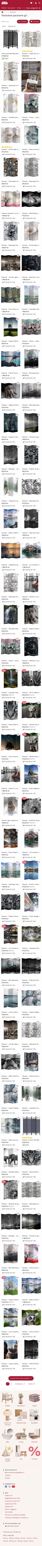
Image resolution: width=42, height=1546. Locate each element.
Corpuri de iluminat (7, 1424)
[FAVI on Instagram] (9, 1487)
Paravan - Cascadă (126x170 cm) (12, 629)
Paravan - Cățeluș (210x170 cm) (12, 405)
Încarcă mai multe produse (19, 1378)
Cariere (7, 1478)
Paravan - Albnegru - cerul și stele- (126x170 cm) (18, 469)
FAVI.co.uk (12, 1541)
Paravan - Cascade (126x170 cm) (12, 693)
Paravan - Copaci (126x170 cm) (12, 1300)
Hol (21, 1459)
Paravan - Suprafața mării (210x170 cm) (15, 884)
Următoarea (19, 1384)
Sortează (24, 21)
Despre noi (8, 1495)
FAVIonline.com (8, 1532)
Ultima (30, 1384)
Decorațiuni (11, 8)
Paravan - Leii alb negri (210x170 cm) (14, 277)
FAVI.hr (29, 1538)
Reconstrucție (21, 1423)
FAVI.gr (25, 1541)
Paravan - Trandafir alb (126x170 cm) (14, 117)
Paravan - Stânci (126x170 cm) (12, 533)
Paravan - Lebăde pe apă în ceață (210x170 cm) (18, 565)
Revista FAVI (9, 1506)
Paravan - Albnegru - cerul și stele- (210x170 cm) (18, 1236)
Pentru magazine (10, 1509)
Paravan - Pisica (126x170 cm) (11, 724)
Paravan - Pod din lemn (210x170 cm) (14, 373)
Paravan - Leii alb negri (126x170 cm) (14, 1044)
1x (11, 147)
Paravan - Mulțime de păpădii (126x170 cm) (16, 1204)
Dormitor (35, 1442)
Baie (7, 1442)
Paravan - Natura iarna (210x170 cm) (14, 1140)
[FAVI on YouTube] (13, 1487)
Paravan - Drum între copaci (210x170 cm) (16, 309)
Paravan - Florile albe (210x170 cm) (13, 149)
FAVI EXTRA (9, 1512)
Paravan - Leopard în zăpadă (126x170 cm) (16, 501)
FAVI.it (35, 1538)
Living (21, 1442)
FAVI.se (5, 1541)
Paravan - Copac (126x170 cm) (12, 341)
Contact (7, 1475)
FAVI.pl (17, 1538)
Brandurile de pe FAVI (12, 1501)
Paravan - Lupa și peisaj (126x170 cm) (14, 1364)
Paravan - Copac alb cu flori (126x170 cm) (16, 85)
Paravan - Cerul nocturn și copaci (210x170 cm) (18, 756)
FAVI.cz (5, 1538)
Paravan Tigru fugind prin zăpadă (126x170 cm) (17, 820)
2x (31, 51)
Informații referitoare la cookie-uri (16, 1517)
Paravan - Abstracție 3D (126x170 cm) (14, 245)
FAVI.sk (11, 1538)
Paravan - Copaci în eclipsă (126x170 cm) (15, 437)
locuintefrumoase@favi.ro (15, 1472)
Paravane (13, 12)
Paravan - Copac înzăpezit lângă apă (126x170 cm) (18, 1108)
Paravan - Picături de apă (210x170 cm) (15, 916)
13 (18, 63)
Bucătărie (34, 1423)
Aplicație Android (13, 1526)
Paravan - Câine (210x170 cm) (11, 1076)
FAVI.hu (23, 1538)
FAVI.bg (19, 1541)
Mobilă (4, 8)
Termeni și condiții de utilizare (15, 1515)
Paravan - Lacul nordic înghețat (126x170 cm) (17, 1012)
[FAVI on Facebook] (6, 1487)
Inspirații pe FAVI (10, 1504)
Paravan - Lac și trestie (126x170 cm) (14, 1332)
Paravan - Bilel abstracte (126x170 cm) (15, 1268)
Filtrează (36, 21)
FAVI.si (31, 1541)
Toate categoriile (32, 8)
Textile (19, 8)
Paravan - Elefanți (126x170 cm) (12, 1172)
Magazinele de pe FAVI (12, 1498)
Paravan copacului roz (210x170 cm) (14, 213)
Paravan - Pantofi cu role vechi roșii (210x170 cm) (18, 788)
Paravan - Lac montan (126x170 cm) (14, 948)
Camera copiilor (7, 1460)
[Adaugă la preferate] (18, 31)
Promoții (34, 1459)
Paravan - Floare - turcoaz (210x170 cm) (15, 661)
